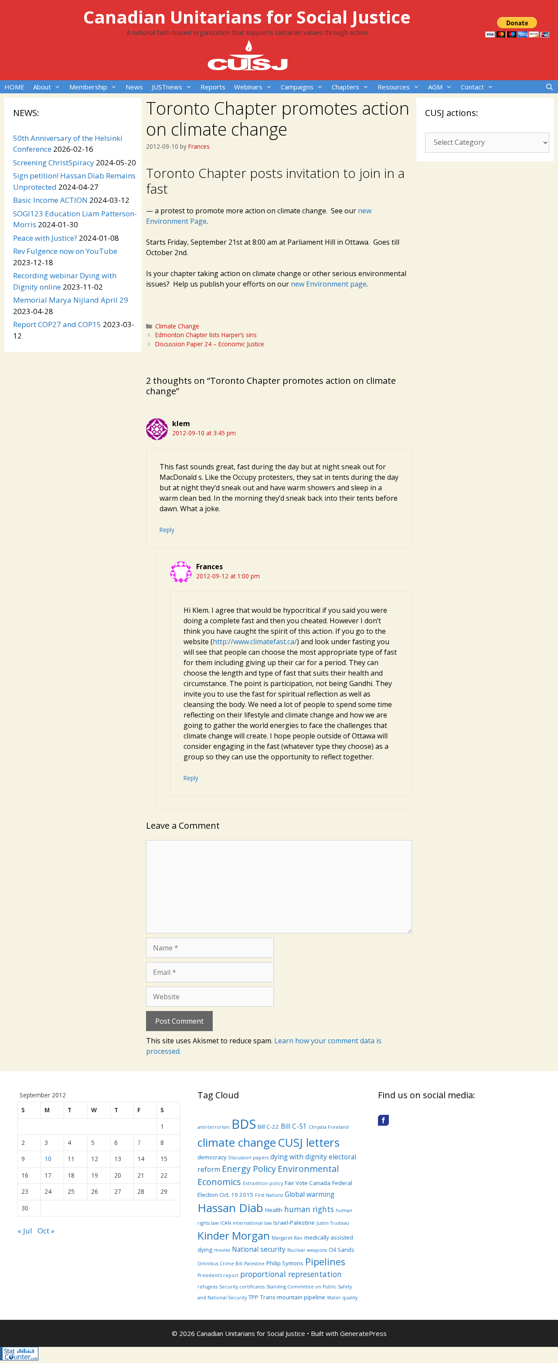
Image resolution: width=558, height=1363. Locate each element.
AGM (435, 86)
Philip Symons (284, 1263)
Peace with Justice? (45, 238)
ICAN (225, 1223)
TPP (253, 1297)
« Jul (24, 1231)
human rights (309, 1209)
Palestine (254, 1264)
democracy (212, 1157)
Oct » (45, 1231)
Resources (394, 86)
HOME (14, 86)
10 (47, 1159)
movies (222, 1250)
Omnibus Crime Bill (219, 1264)
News (134, 86)
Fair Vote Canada (307, 1183)
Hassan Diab (230, 1208)
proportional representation (291, 1274)
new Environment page (329, 284)
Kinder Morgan (233, 1235)
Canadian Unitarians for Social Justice (247, 17)
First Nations (269, 1195)
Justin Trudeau (332, 1223)
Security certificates (242, 1287)
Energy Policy (249, 1169)
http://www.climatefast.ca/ (255, 641)
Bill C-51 (294, 1126)
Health (273, 1210)
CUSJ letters (309, 1142)
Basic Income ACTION (50, 200)
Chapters (345, 86)
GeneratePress (363, 1333)
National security (259, 1249)
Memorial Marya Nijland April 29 (70, 300)
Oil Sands (341, 1250)
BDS (243, 1124)
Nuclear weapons (307, 1250)
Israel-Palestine (294, 1222)
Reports (213, 86)
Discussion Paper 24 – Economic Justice (209, 344)
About (42, 86)
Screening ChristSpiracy (53, 162)
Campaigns (297, 86)
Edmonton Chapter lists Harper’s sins (206, 335)
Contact (472, 86)
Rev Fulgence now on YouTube (65, 251)
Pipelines (325, 1261)
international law (252, 1223)
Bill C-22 (268, 1127)
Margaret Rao (287, 1238)
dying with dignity (298, 1156)
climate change (236, 1142)
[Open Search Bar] (549, 86)
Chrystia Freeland (329, 1127)
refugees (207, 1287)
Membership (88, 86)
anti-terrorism (213, 1127)
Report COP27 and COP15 (57, 324)
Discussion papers (248, 1158)
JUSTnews (167, 86)
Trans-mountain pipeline (292, 1297)
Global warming (309, 1194)
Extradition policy (263, 1183)
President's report (217, 1275)
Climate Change (177, 326)
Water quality (342, 1298)
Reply (167, 530)
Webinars (248, 86)
